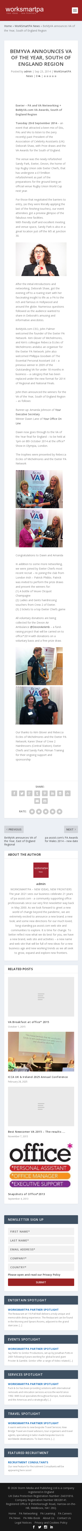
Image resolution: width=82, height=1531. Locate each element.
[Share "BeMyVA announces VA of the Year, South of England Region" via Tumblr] (37, 793)
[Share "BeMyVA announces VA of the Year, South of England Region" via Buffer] (60, 793)
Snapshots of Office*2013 (26, 1194)
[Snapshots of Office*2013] (41, 1165)
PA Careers (65, 1513)
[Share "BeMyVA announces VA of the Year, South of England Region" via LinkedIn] (52, 793)
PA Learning (47, 1513)
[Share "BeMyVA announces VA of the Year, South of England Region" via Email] (37, 801)
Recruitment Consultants (28, 1462)
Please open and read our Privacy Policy (34, 1274)
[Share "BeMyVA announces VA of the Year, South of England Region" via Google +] (29, 793)
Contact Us (64, 1518)
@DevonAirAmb (40, 627)
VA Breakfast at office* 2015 (28, 1022)
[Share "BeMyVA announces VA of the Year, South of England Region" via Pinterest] (45, 793)
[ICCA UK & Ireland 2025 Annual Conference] (41, 1051)
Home (12, 1513)
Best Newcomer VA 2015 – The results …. (36, 1131)
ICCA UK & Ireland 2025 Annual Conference (38, 1077)
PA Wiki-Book (31, 1518)
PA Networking (28, 1513)
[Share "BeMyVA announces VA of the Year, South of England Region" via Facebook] (14, 793)
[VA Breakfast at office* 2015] (41, 997)
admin (28, 71)
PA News (14, 1518)
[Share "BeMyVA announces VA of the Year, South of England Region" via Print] (45, 801)
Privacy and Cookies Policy (51, 1522)
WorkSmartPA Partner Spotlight (33, 1309)
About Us (48, 1518)
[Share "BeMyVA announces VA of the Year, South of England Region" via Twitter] (22, 793)
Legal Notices (23, 1522)
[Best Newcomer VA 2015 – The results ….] (41, 1106)
